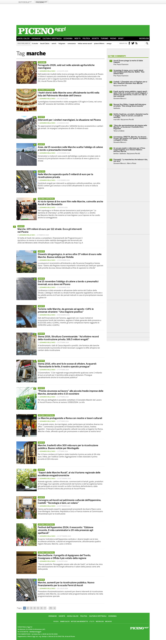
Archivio (108, 621)
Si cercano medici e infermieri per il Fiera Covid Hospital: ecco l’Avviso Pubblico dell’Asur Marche (129, 149)
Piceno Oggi (41, 2)
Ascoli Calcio (23, 39)
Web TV (77, 39)
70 (51, 608)
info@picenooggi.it (35, 632)
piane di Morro (99, 43)
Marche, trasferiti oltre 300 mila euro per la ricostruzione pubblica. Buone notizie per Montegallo (68, 447)
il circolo (35, 43)
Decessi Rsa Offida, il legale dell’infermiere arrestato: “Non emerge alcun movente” (129, 105)
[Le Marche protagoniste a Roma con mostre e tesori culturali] (26, 436)
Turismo (104, 39)
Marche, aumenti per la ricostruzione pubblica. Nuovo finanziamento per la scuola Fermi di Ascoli (66, 584)
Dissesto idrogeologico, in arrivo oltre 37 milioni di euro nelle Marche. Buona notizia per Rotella (70, 255)
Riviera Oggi (25, 2)
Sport (121, 39)
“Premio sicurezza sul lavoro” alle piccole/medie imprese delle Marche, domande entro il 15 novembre (70, 392)
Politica (86, 39)
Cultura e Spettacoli (52, 39)
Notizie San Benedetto (79, 621)
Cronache (36, 39)
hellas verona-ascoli (85, 43)
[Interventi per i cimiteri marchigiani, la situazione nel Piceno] (26, 138)
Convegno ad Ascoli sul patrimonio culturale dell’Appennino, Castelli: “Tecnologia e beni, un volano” (69, 501)
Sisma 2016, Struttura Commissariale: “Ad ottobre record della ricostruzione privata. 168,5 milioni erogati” (68, 338)
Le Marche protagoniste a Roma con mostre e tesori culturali (70, 418)
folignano (61, 43)
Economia (68, 39)
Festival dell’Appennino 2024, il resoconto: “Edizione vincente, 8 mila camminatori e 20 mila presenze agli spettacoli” (65, 530)
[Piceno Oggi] (42, 34)
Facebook (129, 43)
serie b (54, 43)
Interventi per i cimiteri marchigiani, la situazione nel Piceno (69, 120)
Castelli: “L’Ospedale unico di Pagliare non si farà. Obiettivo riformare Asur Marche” (130, 82)
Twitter (132, 43)
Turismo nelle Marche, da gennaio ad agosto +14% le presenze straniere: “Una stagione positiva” (66, 310)
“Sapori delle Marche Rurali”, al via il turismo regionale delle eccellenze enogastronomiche (69, 474)
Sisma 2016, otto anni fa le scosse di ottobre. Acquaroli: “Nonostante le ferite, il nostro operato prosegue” (67, 365)
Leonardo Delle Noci (47, 71)
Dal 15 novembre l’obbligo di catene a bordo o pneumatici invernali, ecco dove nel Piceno (68, 283)
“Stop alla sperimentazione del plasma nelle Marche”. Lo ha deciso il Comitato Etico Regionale (130, 127)
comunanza (72, 43)
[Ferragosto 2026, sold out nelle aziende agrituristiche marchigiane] (26, 83)
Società (95, 39)
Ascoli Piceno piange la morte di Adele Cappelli (128, 61)
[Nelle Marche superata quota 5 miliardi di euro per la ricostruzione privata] (26, 192)
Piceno (113, 39)
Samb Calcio (65, 621)
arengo (109, 43)
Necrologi (144, 39)
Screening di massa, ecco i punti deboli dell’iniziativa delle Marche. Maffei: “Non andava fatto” (128, 72)
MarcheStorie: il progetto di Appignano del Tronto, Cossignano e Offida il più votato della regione (64, 557)
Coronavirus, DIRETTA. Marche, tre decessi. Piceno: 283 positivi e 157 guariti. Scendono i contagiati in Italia (130, 138)
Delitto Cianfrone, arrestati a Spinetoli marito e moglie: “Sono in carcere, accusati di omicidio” (130, 115)
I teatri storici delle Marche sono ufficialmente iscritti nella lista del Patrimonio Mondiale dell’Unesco (68, 94)
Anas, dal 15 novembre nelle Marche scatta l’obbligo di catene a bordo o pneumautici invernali (70, 148)
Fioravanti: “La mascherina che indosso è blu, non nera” (130, 160)
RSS (136, 43)
